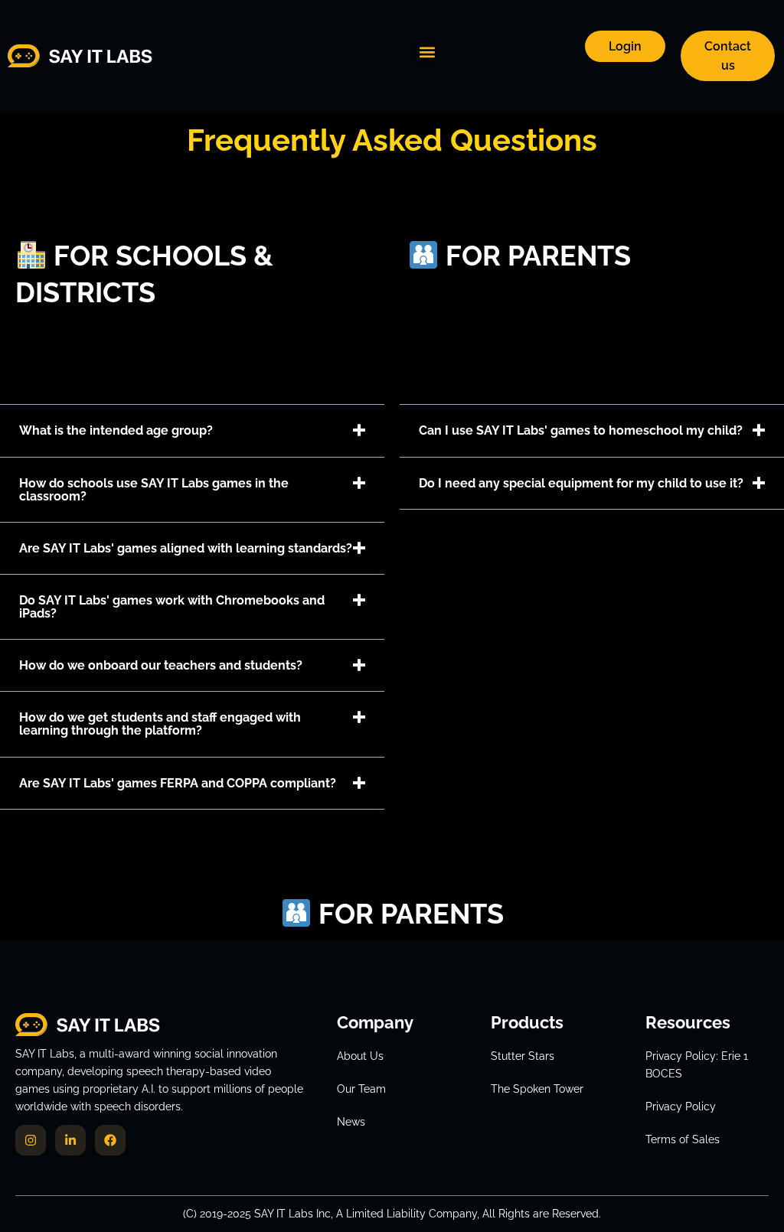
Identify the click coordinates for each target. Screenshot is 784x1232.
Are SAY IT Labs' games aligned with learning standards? (185, 548)
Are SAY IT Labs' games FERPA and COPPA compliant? (177, 783)
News (351, 1122)
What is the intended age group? (116, 430)
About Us (360, 1056)
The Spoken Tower (537, 1089)
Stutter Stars (522, 1056)
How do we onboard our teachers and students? (160, 665)
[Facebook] (110, 1140)
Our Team (361, 1089)
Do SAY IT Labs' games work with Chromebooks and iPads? (172, 607)
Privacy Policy (680, 1106)
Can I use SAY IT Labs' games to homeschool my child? (581, 430)
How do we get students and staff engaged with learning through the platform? (160, 724)
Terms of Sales (682, 1139)
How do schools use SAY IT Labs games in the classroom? (154, 490)
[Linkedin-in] (70, 1140)
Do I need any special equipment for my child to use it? (581, 483)
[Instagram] (30, 1140)
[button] (426, 52)
